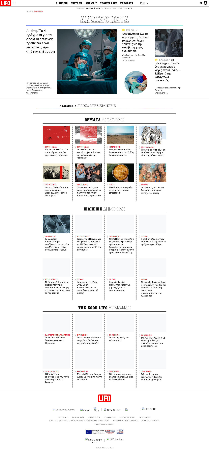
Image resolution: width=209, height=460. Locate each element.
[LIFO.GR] (5, 3)
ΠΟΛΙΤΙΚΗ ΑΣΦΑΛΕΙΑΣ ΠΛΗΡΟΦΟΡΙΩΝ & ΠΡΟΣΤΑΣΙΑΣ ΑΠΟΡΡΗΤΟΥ (79, 421)
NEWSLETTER (94, 417)
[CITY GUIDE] (112, 409)
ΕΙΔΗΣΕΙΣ (62, 3)
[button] (14, 3)
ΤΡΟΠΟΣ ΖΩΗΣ (108, 3)
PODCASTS (126, 3)
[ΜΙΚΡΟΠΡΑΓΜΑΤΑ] (64, 409)
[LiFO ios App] (115, 440)
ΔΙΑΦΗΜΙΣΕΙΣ (110, 417)
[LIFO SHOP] (149, 409)
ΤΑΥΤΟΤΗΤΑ (63, 417)
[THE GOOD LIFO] (97, 409)
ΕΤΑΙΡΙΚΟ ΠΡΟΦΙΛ (127, 417)
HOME (29, 12)
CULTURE (76, 3)
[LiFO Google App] (93, 440)
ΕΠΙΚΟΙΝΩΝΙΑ (78, 417)
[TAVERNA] (131, 409)
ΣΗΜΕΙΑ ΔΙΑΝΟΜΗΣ (151, 421)
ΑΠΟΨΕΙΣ (91, 3)
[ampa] (85, 409)
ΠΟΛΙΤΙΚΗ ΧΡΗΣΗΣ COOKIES (125, 421)
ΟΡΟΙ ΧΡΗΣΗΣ (145, 417)
